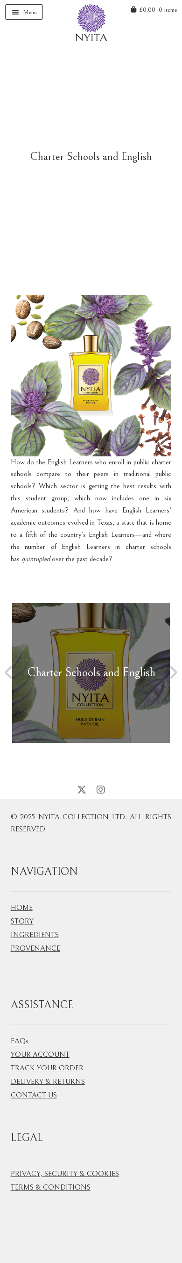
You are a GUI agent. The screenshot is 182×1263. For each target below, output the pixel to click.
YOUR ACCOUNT (40, 1054)
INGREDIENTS (35, 935)
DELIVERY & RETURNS (48, 1081)
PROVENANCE (35, 948)
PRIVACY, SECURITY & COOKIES (65, 1173)
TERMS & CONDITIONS (51, 1187)
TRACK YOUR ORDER (47, 1068)
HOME (22, 907)
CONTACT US (34, 1095)
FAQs (19, 1041)
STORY (22, 921)
